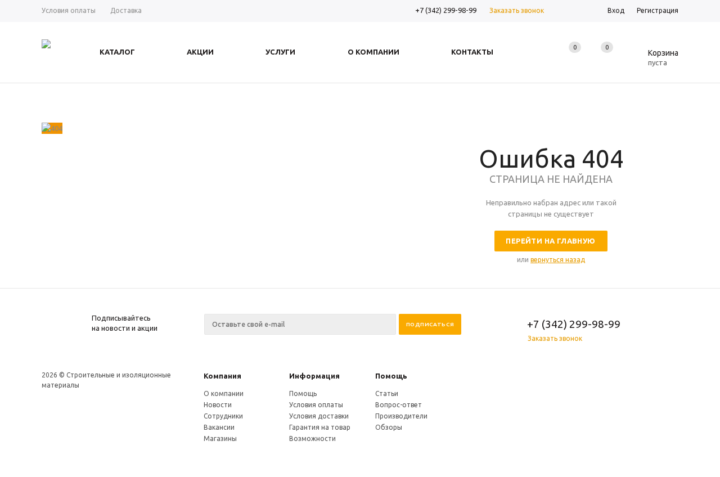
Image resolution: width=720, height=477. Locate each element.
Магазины (220, 438)
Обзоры (388, 427)
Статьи (386, 393)
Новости (218, 404)
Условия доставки (319, 416)
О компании (224, 393)
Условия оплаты (316, 404)
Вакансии (219, 427)
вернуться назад (557, 259)
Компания (222, 376)
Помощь (391, 376)
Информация (314, 376)
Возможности (312, 438)
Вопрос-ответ (398, 404)
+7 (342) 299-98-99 (445, 10)
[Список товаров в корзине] (655, 60)
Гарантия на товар (319, 427)
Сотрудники (223, 416)
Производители (401, 416)
